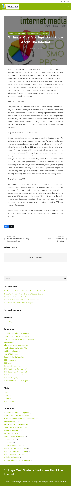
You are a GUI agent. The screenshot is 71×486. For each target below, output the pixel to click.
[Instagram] (67, 1)
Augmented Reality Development (16, 336)
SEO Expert (8, 363)
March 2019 (8, 322)
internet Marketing (11, 342)
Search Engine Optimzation (14, 357)
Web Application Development (15, 369)
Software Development (12, 366)
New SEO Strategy (11, 354)
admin (42, 48)
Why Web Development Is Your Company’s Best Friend (24, 300)
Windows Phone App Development (17, 381)
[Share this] (6, 226)
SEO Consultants (10, 360)
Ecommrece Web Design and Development (20, 339)
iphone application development (16, 345)
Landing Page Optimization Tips (16, 348)
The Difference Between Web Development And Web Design (26, 291)
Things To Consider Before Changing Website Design (23, 294)
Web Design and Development (15, 372)
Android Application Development (16, 333)
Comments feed (10, 398)
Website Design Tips (11, 378)
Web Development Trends (14, 375)
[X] (64, 1)
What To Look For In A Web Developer (18, 297)
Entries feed (8, 395)
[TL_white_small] (10, 6)
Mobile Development (12, 351)
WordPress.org (9, 401)
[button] (69, 6)
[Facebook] (61, 1)
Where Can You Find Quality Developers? (19, 303)
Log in (6, 392)
